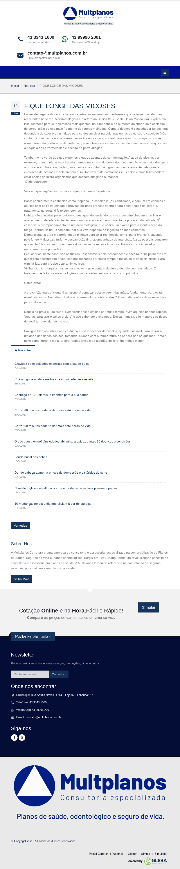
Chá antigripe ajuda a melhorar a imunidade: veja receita (54, 379)
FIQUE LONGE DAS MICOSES (69, 106)
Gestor (132, 853)
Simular (148, 607)
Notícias (29, 85)
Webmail (117, 853)
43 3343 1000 (38, 702)
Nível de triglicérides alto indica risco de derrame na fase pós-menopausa (65, 488)
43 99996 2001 (41, 709)
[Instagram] (22, 737)
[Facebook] (14, 737)
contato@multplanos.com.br (44, 717)
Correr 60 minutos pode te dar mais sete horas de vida (52, 410)
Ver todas (20, 525)
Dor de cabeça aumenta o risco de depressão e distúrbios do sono (60, 472)
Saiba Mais (21, 579)
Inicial (15, 85)
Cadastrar (59, 674)
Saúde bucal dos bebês (30, 457)
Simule (145, 853)
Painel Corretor (98, 853)
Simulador (161, 853)
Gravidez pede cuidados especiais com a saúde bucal (51, 363)
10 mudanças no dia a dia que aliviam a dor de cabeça (52, 503)
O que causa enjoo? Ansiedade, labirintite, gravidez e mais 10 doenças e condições (72, 441)
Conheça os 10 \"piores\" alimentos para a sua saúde (51, 394)
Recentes (24, 350)
